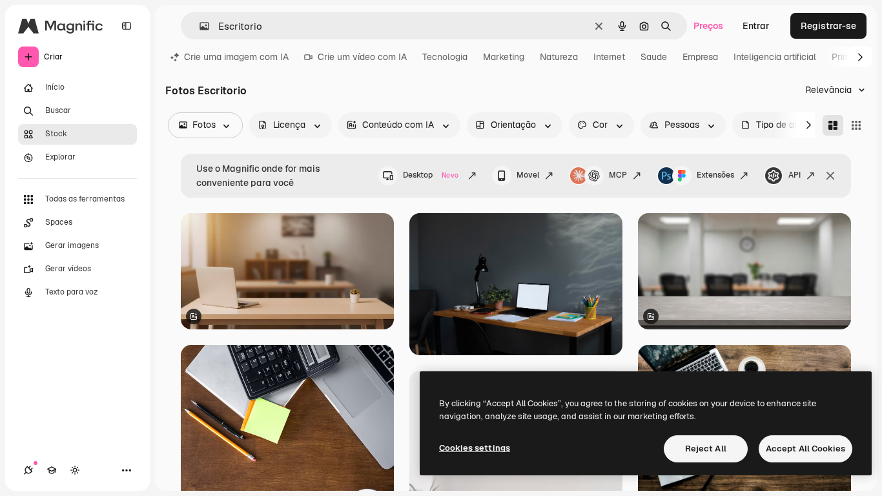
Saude (654, 57)
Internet (609, 57)
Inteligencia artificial (774, 57)
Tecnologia (444, 57)
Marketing (503, 57)
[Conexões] (28, 470)
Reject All (705, 448)
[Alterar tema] (75, 470)
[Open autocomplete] (199, 26)
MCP (618, 175)
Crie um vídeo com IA (362, 57)
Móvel (528, 175)
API (794, 175)
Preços (708, 26)
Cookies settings (474, 447)
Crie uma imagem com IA (236, 57)
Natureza (559, 57)
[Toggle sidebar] (126, 26)
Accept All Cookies (805, 448)
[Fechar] (830, 175)
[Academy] (51, 470)
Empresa (700, 57)
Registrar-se (828, 26)
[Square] (856, 125)
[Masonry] (833, 125)
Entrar (756, 26)
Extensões (715, 175)
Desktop (430, 175)
